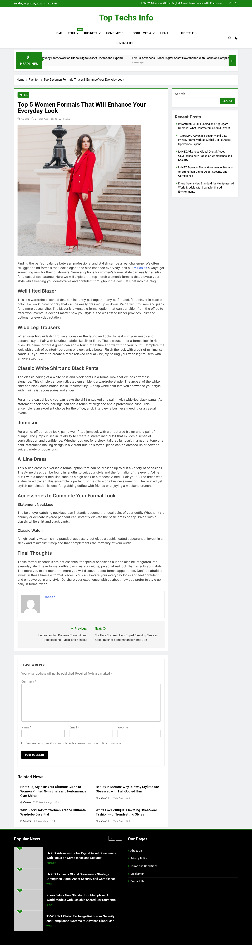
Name (26, 727)
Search (180, 94)
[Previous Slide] (230, 3)
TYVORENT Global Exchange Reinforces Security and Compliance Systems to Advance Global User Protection (80, 921)
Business (90, 33)
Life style (187, 33)
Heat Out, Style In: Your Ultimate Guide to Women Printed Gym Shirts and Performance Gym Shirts (53, 791)
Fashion (23, 94)
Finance (51, 863)
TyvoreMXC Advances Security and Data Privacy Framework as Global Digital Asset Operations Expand (204, 140)
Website (123, 727)
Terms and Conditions (144, 866)
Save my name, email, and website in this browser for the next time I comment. (74, 743)
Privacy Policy (139, 858)
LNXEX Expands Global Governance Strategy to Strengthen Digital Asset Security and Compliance (205, 171)
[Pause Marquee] (232, 60)
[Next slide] (235, 3)
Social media (142, 33)
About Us (136, 850)
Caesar (25, 119)
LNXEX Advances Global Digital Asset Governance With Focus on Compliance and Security (181, 3)
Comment (28, 681)
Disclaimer (137, 873)
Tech (74, 31)
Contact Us (124, 43)
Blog (49, 905)
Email (74, 727)
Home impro (114, 33)
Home (58, 33)
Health (165, 33)
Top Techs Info (126, 18)
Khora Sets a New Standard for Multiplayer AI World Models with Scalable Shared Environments (206, 188)
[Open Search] (229, 38)
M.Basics (140, 268)
